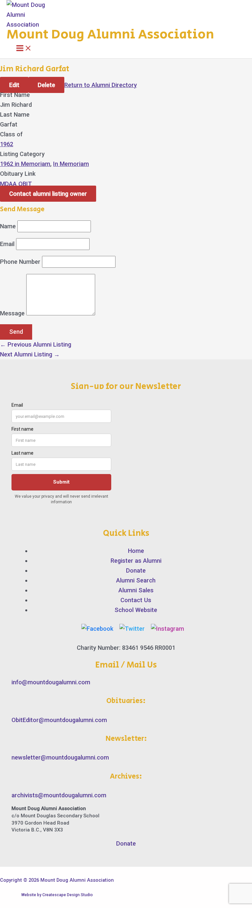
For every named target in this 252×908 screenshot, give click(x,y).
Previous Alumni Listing (35, 344)
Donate (136, 570)
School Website (136, 609)
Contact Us (135, 600)
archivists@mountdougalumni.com (58, 795)
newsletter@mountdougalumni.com (60, 757)
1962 (6, 144)
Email (7, 243)
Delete (46, 84)
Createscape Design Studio (67, 895)
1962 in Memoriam (25, 163)
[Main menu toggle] (24, 48)
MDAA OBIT (16, 183)
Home (136, 550)
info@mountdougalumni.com (50, 682)
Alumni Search (136, 580)
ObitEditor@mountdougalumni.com (59, 719)
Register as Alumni (136, 560)
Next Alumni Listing (30, 354)
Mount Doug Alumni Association (110, 34)
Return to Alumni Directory (100, 84)
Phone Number (20, 261)
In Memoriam (71, 163)
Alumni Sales (136, 590)
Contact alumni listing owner (48, 193)
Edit (14, 84)
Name (8, 226)
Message (12, 313)
